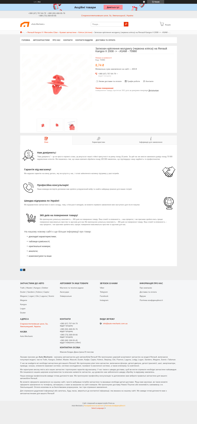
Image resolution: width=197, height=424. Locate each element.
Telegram (104, 292)
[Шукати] (126, 24)
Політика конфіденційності (151, 300)
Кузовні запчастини (68, 32)
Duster (23, 313)
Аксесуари (64, 292)
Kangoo (23, 304)
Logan (22, 308)
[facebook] (21, 270)
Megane (23, 300)
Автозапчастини (41, 40)
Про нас (56, 40)
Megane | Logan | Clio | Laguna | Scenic (37, 296)
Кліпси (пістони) (85, 32)
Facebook (104, 296)
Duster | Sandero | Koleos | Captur (34, 292)
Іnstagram (104, 300)
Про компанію (146, 288)
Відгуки (143, 296)
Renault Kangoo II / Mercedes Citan (42, 32)
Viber (102, 288)
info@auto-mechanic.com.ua (115, 324)
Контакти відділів (84, 40)
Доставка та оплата (105, 40)
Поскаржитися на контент (94, 406)
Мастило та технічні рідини (71, 288)
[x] (24, 270)
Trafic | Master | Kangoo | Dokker (34, 288)
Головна (26, 40)
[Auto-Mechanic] (24, 24)
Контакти (68, 40)
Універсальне (66, 296)
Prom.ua (111, 403)
